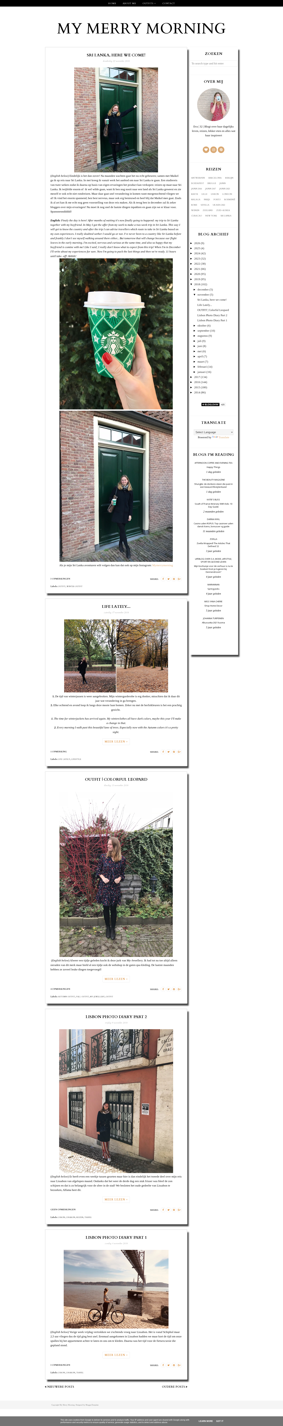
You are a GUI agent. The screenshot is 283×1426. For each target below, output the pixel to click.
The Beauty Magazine (213, 479)
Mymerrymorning (162, 565)
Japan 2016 (196, 188)
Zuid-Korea (223, 210)
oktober (202, 325)
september (203, 330)
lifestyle (76, 759)
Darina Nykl (213, 519)
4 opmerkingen (60, 989)
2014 (197, 392)
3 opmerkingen (60, 578)
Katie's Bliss (213, 499)
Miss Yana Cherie (213, 601)
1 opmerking (58, 751)
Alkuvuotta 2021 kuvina (213, 622)
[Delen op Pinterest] (174, 579)
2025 (197, 248)
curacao (196, 215)
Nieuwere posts (60, 1387)
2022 (197, 263)
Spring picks (213, 588)
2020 (197, 274)
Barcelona (215, 178)
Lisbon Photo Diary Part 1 (116, 1237)
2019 (197, 279)
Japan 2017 (210, 188)
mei (200, 351)
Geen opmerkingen (62, 1209)
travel (88, 1217)
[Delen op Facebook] (163, 579)
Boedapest (197, 183)
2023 (197, 258)
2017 (197, 377)
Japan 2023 (224, 188)
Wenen (195, 210)
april (200, 356)
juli (199, 341)
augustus (203, 335)
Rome (194, 205)
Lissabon (70, 1217)
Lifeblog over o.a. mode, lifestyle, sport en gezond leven (213, 560)
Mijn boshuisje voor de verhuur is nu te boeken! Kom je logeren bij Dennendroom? (213, 569)
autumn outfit (66, 997)
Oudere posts (173, 1387)
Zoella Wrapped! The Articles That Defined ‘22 (213, 545)
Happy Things (213, 467)
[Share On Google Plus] (179, 579)
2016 (197, 382)
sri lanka (225, 215)
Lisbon (61, 1217)
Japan (222, 183)
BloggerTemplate (92, 1405)
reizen (79, 1217)
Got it (219, 1421)
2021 (197, 268)
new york (211, 215)
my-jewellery (97, 997)
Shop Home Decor (213, 605)
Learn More (206, 1421)
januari (202, 372)
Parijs (207, 199)
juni (200, 346)
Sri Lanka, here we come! (116, 55)
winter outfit (75, 586)
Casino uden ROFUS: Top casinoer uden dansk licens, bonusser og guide (213, 525)
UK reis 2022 (219, 205)
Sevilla (205, 205)
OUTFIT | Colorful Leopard (116, 779)
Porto (217, 199)
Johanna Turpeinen (213, 618)
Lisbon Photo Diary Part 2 (116, 1017)
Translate (224, 437)
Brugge (211, 183)
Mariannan (213, 584)
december (203, 289)
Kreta (194, 194)
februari (202, 366)
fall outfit (82, 997)
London (227, 194)
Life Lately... (116, 606)
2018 (197, 284)
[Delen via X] (168, 579)
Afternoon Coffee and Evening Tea (213, 462)
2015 (197, 387)
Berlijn (229, 178)
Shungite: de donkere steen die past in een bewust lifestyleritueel (213, 485)
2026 (197, 243)
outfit (62, 586)
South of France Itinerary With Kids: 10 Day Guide (213, 505)
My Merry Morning (141, 29)
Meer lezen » (116, 741)
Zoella (213, 539)
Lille (204, 194)
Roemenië (229, 199)
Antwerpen (198, 178)
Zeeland (208, 210)
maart (201, 361)
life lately (64, 759)
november (203, 294)
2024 (197, 253)
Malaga (195, 199)
